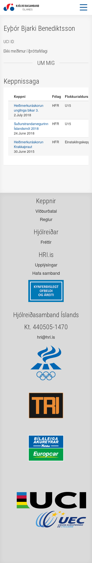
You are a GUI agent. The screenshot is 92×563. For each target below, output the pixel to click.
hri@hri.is (46, 337)
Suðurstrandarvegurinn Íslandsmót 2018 (31, 126)
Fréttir (46, 242)
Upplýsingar (46, 264)
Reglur (46, 219)
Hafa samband (46, 273)
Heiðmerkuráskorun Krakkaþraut (28, 144)
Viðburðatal (46, 211)
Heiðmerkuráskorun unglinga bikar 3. (28, 108)
